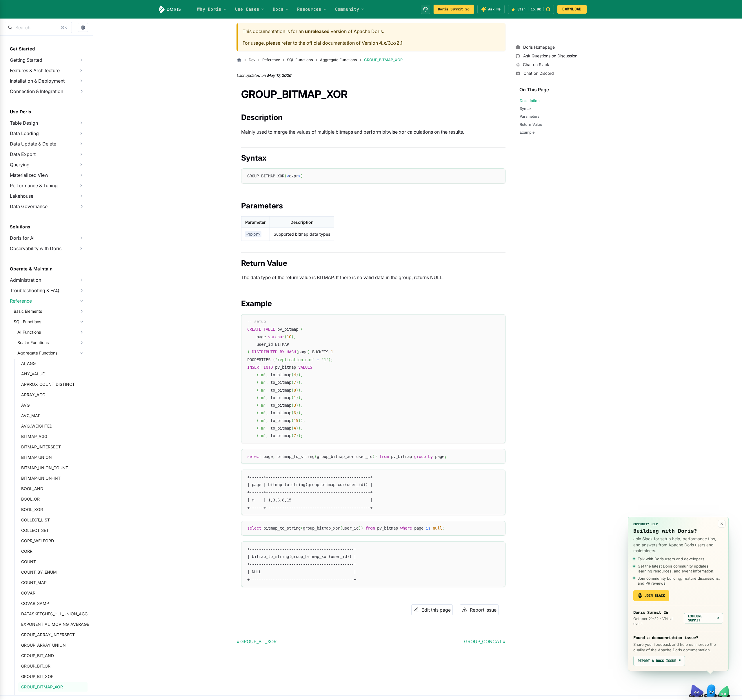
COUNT (28, 561)
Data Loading (24, 133)
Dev (252, 60)
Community (347, 9)
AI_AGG (28, 363)
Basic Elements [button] (28, 311)
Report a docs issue (659, 661)
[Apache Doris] (169, 9)
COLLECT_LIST (35, 519)
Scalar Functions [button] (33, 342)
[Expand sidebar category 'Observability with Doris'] (81, 248)
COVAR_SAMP (35, 603)
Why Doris (209, 9)
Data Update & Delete (33, 144)
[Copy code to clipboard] (498, 175)
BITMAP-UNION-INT (41, 478)
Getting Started (26, 60)
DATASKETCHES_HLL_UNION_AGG (54, 613)
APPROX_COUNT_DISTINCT (48, 384)
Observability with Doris (35, 248)
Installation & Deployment (37, 81)
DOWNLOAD (571, 9)
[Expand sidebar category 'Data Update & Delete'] (81, 143)
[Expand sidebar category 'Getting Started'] (81, 60)
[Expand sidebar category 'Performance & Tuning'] (81, 185)
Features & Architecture (35, 70)
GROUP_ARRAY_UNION (43, 645)
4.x (382, 43)
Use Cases (247, 9)
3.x (391, 43)
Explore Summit (703, 618)
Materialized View (29, 175)
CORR (26, 551)
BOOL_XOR (32, 509)
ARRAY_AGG (33, 394)
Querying (20, 165)
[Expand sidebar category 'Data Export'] (81, 154)
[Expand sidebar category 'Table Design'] (81, 123)
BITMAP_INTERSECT (41, 446)
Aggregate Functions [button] (37, 352)
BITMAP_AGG (34, 436)
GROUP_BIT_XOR (37, 676)
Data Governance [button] (29, 206)
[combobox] (38, 27)
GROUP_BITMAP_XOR (42, 686)
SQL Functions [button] (27, 321)
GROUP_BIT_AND (37, 655)
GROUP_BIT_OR (35, 665)
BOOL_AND (32, 488)
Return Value (531, 124)
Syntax (526, 108)
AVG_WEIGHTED (36, 425)
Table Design (24, 123)
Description (530, 101)
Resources (309, 9)
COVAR (28, 592)
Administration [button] (25, 280)
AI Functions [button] (29, 332)
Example (527, 132)
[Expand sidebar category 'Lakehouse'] (81, 196)
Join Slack (655, 595)
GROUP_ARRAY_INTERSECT (48, 634)
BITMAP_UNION (36, 457)
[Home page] (239, 60)
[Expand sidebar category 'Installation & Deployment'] (81, 81)
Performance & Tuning (34, 185)
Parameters (529, 116)
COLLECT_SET (35, 530)
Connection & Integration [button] (36, 91)
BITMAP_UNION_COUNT (44, 467)
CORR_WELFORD (37, 540)
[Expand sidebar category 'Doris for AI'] (81, 238)
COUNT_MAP (34, 582)
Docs (278, 9)
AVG (25, 405)
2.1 (400, 43)
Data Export (23, 154)
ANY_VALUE (33, 373)
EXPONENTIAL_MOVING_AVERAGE (54, 624)
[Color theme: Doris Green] (425, 9)
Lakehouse (21, 196)
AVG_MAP (31, 415)
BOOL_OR (30, 499)
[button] (83, 27)
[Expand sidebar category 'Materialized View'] (81, 175)
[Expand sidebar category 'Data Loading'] (81, 133)
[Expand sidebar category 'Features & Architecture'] (81, 70)
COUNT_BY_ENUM (39, 572)
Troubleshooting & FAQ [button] (34, 290)
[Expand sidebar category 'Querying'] (81, 164)
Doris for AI (22, 238)
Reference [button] (21, 301)
